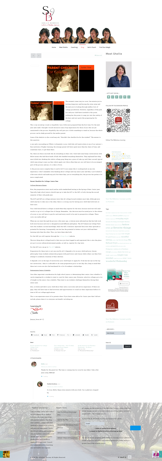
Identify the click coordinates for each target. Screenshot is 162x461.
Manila (114, 237)
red (112, 252)
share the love (123, 252)
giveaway (127, 230)
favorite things (122, 227)
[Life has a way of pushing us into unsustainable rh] (110, 175)
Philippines (109, 249)
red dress (115, 252)
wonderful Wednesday (116, 261)
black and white (124, 212)
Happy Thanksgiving (110, 233)
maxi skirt (118, 237)
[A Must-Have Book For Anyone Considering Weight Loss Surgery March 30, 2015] (157, 454)
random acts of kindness (120, 249)
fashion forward (118, 224)
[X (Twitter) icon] (120, 457)
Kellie (43, 364)
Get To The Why (63, 420)
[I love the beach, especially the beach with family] (118, 166)
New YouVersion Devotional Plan (67, 413)
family (112, 224)
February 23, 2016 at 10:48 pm (55, 386)
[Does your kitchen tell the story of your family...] (110, 166)
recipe (108, 252)
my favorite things (122, 240)
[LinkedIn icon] (122, 457)
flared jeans (115, 230)
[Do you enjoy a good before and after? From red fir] (118, 175)
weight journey (113, 255)
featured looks (109, 230)
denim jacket (118, 215)
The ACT (52, 247)
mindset (114, 240)
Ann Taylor (108, 212)
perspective (114, 246)
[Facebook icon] (118, 457)
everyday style (122, 218)
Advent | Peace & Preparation (68, 438)
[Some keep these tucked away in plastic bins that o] (127, 175)
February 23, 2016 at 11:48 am (48, 366)
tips (130, 252)
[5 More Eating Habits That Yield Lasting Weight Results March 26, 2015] (5, 454)
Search (108, 342)
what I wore (127, 258)
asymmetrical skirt (115, 212)
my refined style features (123, 243)
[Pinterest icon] (123, 457)
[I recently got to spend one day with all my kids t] (118, 184)
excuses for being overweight (115, 221)
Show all (99, 55)
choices (111, 215)
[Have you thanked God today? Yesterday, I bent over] (110, 184)
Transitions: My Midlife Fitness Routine (68, 426)
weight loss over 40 (118, 258)
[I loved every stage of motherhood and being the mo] (127, 184)
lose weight (118, 233)
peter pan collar (122, 246)
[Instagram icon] (125, 457)
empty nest (112, 218)
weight (108, 255)
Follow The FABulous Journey (115, 140)
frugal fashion (121, 230)
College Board (64, 236)
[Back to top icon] (129, 457)
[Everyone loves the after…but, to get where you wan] (127, 166)
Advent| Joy (61, 433)
